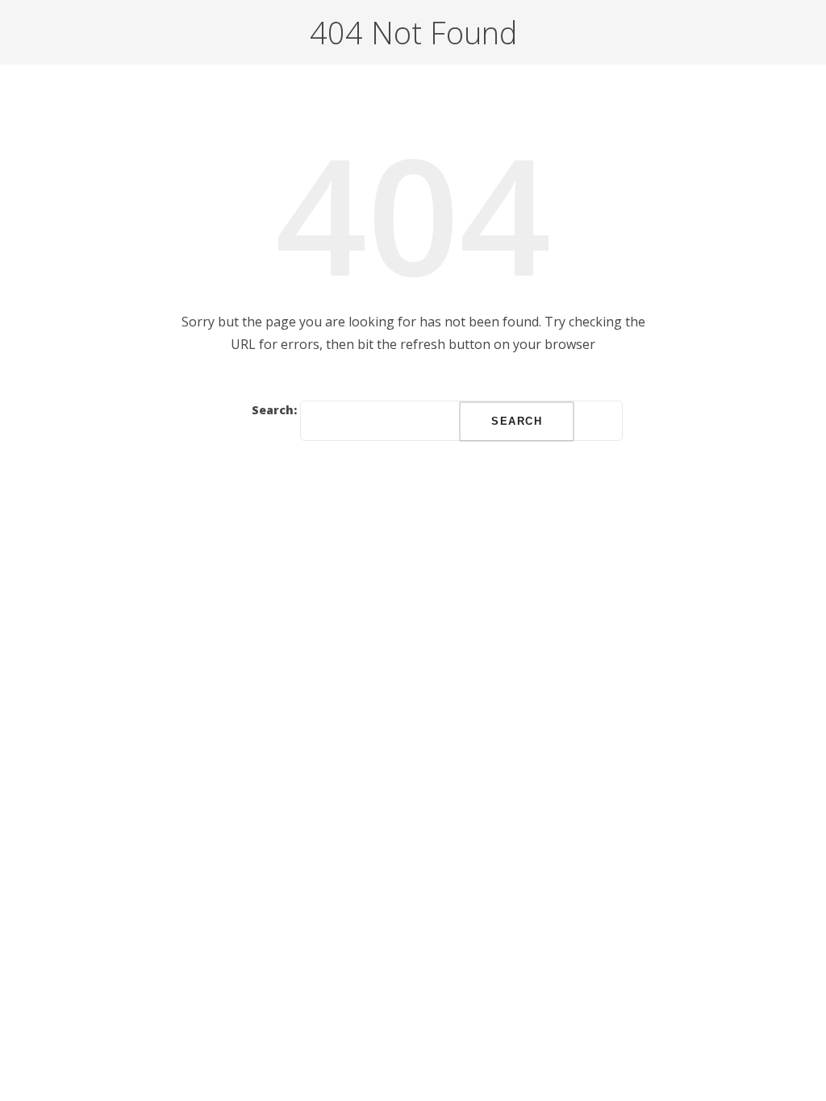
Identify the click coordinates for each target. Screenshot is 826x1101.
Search (516, 421)
